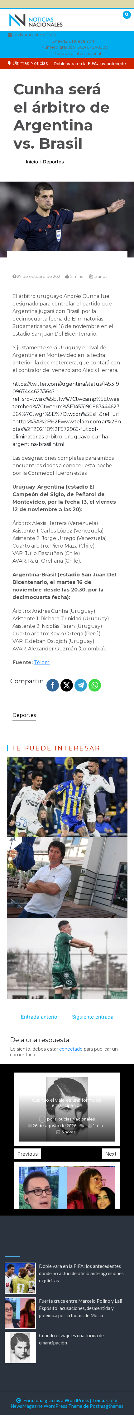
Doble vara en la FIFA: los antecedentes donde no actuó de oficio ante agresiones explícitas (81, 1273)
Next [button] (111, 1154)
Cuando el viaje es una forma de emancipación (67, 1102)
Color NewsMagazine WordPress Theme (64, 1403)
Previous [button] (27, 1154)
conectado (71, 1049)
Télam (42, 662)
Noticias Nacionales (75, 1118)
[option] (67, 1109)
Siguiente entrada (92, 1017)
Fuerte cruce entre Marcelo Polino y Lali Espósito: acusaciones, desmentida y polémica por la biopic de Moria (80, 1308)
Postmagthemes (106, 1406)
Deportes (24, 715)
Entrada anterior (40, 1017)
